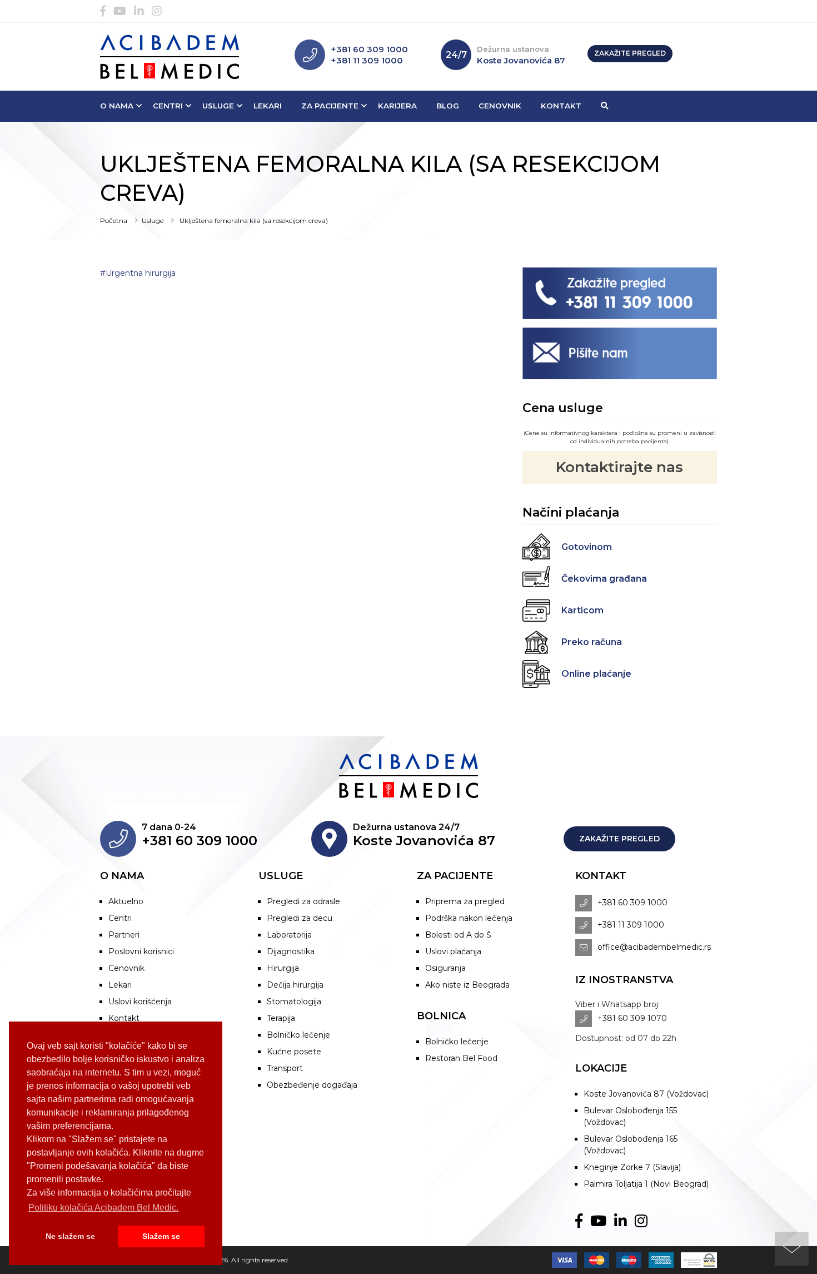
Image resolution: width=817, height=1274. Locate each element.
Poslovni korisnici (141, 951)
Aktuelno (125, 901)
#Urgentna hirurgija (138, 273)
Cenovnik (500, 105)
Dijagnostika (291, 951)
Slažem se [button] (161, 1236)
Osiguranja (445, 968)
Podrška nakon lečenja (468, 918)
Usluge (218, 105)
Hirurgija (283, 968)
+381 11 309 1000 (367, 60)
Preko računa (591, 642)
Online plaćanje (596, 673)
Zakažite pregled (630, 53)
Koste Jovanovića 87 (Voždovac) (646, 1094)
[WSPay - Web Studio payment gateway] (696, 1260)
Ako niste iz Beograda (467, 985)
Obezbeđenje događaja (312, 1085)
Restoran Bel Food (461, 1058)
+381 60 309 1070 (632, 1018)
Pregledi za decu (299, 918)
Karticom (582, 610)
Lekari (267, 105)
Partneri (124, 935)
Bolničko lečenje (298, 1035)
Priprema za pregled (465, 901)
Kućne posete (294, 1052)
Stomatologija (294, 1002)
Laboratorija (289, 935)
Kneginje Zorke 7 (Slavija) (632, 1167)
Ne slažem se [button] (70, 1236)
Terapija (281, 1018)
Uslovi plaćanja (453, 951)
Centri (168, 105)
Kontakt (561, 105)
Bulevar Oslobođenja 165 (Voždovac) (630, 1145)
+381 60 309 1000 (369, 49)
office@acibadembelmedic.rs (654, 947)
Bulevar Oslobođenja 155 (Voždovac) (630, 1116)
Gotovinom (586, 547)
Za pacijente (329, 105)
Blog (447, 105)
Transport (285, 1068)
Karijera (397, 105)
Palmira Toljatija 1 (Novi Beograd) (646, 1184)
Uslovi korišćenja (140, 1002)
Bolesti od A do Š (458, 935)
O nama (116, 105)
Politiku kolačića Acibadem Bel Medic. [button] (103, 1207)
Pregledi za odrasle (303, 901)
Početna (113, 220)
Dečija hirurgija (295, 985)
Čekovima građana (604, 578)
